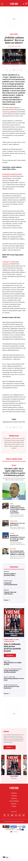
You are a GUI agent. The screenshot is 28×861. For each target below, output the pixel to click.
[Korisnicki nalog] (23, 4)
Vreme (9, 821)
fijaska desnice (13, 107)
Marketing (14, 798)
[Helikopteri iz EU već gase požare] (5, 523)
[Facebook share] (7, 70)
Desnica (15, 422)
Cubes (22, 821)
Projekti (14, 806)
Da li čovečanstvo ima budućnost (11, 687)
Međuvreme (20, 442)
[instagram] (16, 815)
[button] (4, 767)
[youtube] (12, 815)
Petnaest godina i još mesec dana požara (10, 574)
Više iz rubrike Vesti (14, 459)
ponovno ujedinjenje (10, 111)
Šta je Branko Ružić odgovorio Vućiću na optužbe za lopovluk (17, 552)
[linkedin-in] (23, 815)
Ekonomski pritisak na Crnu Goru (14, 679)
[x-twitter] (8, 815)
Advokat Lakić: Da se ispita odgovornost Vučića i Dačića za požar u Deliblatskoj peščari (14, 472)
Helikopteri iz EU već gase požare (17, 524)
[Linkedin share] (21, 70)
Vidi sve (6, 600)
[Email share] (14, 70)
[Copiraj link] (17, 70)
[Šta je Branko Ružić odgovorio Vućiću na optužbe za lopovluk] (5, 551)
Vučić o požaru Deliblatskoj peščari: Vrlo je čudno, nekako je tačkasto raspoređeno (17, 509)
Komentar (14, 567)
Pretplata (14, 795)
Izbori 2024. (21, 422)
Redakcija (14, 793)
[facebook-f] (4, 815)
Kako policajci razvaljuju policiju (12, 663)
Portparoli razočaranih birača (10, 583)
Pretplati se (10, 655)
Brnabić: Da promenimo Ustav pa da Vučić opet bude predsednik (17, 538)
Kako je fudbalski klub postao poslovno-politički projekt (12, 647)
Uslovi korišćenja (14, 801)
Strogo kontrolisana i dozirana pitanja (11, 671)
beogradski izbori (8, 422)
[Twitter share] (10, 70)
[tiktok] (20, 815)
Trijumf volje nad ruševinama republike (10, 593)
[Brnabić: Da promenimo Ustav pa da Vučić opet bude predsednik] (5, 535)
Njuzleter (14, 803)
